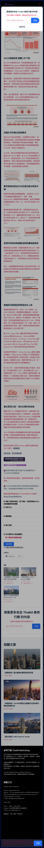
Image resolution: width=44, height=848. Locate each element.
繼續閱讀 (22, 27)
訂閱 (35, 20)
